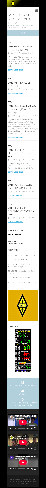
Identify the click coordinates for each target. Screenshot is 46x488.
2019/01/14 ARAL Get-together (18, 260)
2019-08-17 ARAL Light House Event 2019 (21, 48)
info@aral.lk (23, 394)
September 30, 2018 (28, 116)
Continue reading (15, 70)
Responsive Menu (36, 11)
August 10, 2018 (27, 218)
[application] (23, 422)
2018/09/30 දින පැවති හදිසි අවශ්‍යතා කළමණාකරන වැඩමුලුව (22, 109)
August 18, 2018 (27, 160)
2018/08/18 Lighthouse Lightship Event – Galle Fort (22, 153)
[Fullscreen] (35, 428)
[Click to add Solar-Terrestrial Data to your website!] (23, 330)
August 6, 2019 (27, 53)
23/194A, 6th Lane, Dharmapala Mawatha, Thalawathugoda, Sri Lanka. (23, 404)
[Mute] (32, 428)
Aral (10, 43)
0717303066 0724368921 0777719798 (23, 385)
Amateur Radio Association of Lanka (19, 19)
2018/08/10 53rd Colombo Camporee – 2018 (21, 211)
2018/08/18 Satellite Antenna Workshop (20, 186)
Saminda (13, 53)
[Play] (11, 428)
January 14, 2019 (27, 89)
